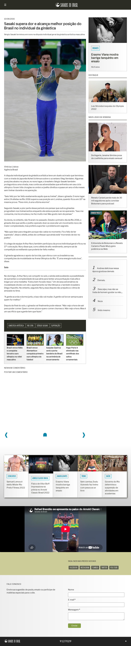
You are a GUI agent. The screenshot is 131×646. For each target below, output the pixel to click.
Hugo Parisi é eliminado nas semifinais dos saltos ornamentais (72, 354)
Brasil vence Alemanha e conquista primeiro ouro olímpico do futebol (35, 354)
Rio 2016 (30, 325)
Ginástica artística (16, 325)
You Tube (114, 567)
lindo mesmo (104, 313)
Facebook (74, 567)
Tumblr (95, 567)
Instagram (85, 567)
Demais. (101, 283)
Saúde (108, 476)
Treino (83, 476)
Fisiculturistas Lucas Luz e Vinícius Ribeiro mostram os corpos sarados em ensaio (106, 59)
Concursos (12, 476)
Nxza (100, 304)
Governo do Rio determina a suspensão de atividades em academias (112, 487)
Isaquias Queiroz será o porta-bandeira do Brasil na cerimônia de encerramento (54, 354)
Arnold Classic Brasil (40, 478)
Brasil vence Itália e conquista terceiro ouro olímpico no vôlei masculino (15, 354)
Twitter (104, 567)
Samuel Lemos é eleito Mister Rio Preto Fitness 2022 (16, 484)
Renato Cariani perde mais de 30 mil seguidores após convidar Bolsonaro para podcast (106, 204)
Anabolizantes (62, 476)
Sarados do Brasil (99, 48)
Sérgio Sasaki (42, 325)
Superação (55, 325)
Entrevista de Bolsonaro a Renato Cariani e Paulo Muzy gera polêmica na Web (107, 249)
